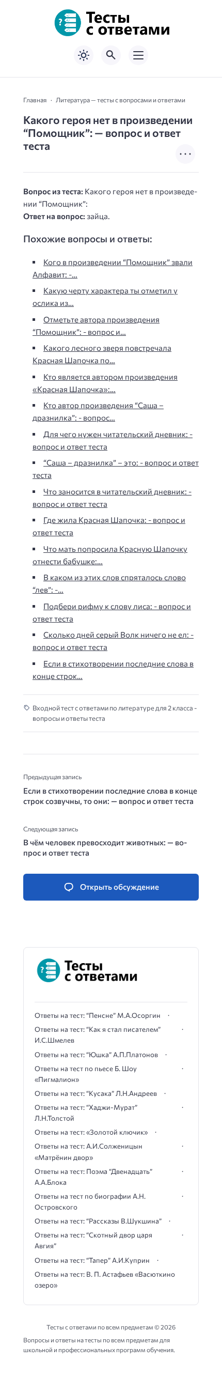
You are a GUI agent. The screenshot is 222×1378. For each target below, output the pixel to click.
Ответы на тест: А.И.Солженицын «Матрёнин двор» (88, 1151)
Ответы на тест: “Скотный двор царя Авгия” (93, 1240)
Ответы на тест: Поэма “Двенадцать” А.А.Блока (93, 1176)
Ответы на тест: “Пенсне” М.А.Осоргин (98, 1015)
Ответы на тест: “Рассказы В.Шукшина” (98, 1221)
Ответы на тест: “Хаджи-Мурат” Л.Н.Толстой (86, 1112)
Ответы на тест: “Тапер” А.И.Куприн (92, 1260)
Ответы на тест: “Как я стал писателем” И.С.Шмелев (98, 1034)
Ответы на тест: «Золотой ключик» (91, 1132)
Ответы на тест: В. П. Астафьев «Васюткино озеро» (105, 1279)
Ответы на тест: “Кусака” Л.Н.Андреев (96, 1093)
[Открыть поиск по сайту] (111, 55)
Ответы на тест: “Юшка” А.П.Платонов (96, 1054)
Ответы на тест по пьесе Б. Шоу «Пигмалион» (86, 1073)
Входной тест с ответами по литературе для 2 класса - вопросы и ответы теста (115, 713)
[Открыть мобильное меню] (138, 55)
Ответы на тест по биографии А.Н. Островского (90, 1201)
